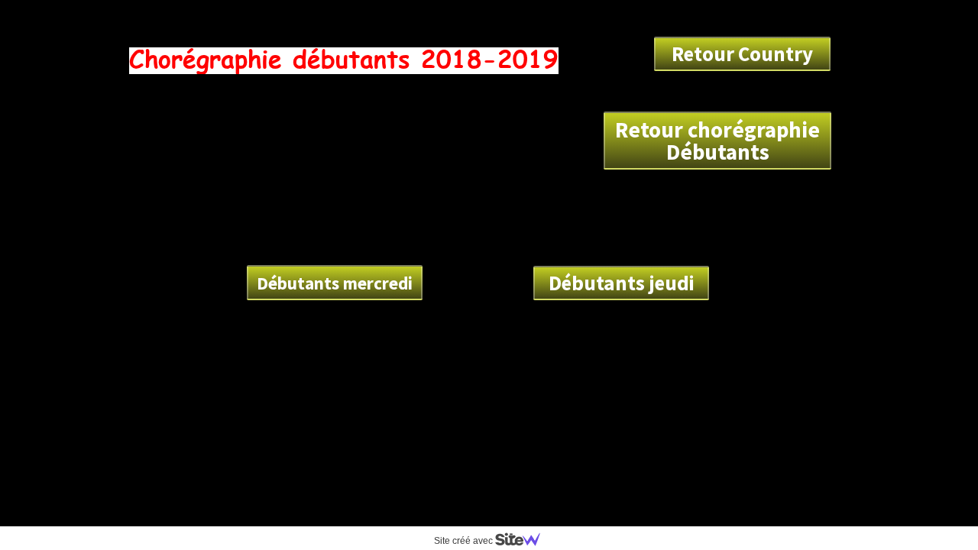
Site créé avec (464, 540)
